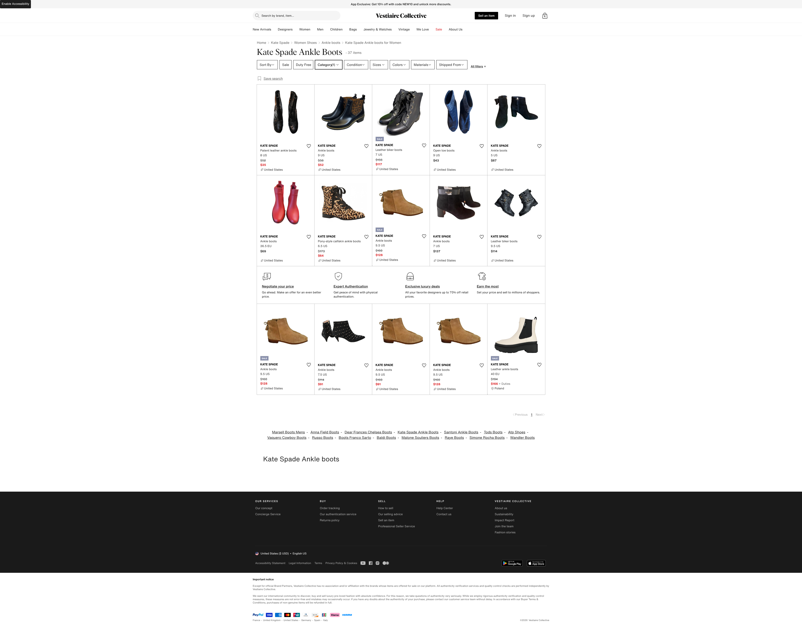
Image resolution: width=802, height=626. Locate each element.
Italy (325, 620)
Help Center (445, 508)
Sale (439, 29)
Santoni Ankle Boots (461, 432)
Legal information (300, 563)
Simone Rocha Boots (487, 437)
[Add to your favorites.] (308, 146)
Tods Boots (493, 432)
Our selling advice (390, 514)
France (256, 620)
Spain (317, 620)
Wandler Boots (522, 437)
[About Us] (465, 29)
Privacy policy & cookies (341, 563)
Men (320, 29)
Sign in (510, 15)
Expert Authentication (351, 286)
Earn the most (488, 286)
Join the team (504, 526)
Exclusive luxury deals (422, 286)
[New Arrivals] (274, 29)
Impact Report (504, 520)
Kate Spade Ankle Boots (418, 432)
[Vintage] (413, 29)
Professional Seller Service (396, 526)
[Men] (327, 29)
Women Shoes (305, 42)
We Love (422, 29)
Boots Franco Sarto (355, 437)
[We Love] (432, 29)
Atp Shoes (516, 432)
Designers (285, 29)
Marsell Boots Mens (288, 432)
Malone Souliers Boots (420, 437)
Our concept (263, 508)
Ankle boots (331, 42)
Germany (306, 620)
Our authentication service (338, 514)
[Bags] (360, 29)
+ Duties (504, 383)
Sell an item (486, 15)
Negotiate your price (278, 286)
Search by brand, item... (277, 15)
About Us (455, 29)
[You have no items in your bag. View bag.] (545, 16)
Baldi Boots (386, 437)
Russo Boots (322, 437)
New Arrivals (262, 29)
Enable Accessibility (15, 4)
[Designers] (296, 29)
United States (291, 620)
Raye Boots (454, 437)
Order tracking (330, 508)
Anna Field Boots (325, 432)
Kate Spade (280, 42)
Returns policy (329, 520)
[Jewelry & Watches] (395, 29)
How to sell (385, 508)
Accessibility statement (270, 563)
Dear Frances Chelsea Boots (368, 432)
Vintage (404, 29)
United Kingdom (272, 620)
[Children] (346, 29)
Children (336, 29)
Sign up (529, 15)
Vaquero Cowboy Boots (286, 437)
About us (501, 508)
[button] (545, 16)
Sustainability (504, 514)
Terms (318, 563)
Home (261, 42)
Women (304, 29)
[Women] (313, 29)
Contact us (444, 514)
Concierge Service (267, 514)
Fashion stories (505, 532)
